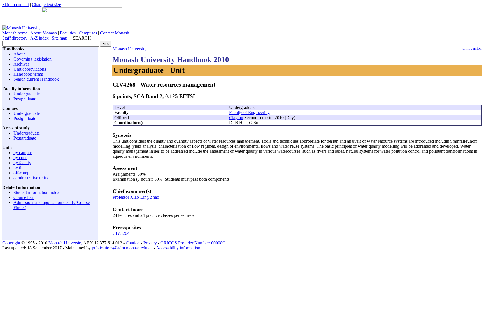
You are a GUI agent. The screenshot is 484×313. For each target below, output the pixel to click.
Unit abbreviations (29, 69)
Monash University (129, 49)
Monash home (14, 33)
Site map (59, 38)
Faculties (68, 33)
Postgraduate (24, 98)
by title (19, 167)
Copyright (11, 242)
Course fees (23, 197)
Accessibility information (178, 247)
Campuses (88, 33)
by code (20, 157)
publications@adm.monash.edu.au (122, 247)
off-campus (23, 172)
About (19, 54)
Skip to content (15, 4)
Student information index (36, 192)
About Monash (43, 33)
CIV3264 (121, 233)
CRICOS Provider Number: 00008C (192, 242)
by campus (22, 152)
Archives (21, 64)
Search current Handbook (36, 79)
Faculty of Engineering (249, 112)
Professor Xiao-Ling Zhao (136, 197)
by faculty (22, 162)
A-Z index (39, 38)
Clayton (236, 117)
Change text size (46, 4)
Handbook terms (28, 74)
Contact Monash (114, 33)
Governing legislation (32, 59)
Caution (133, 242)
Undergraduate (26, 93)
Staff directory (14, 38)
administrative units (30, 177)
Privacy (150, 242)
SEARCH (82, 38)
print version (472, 48)
